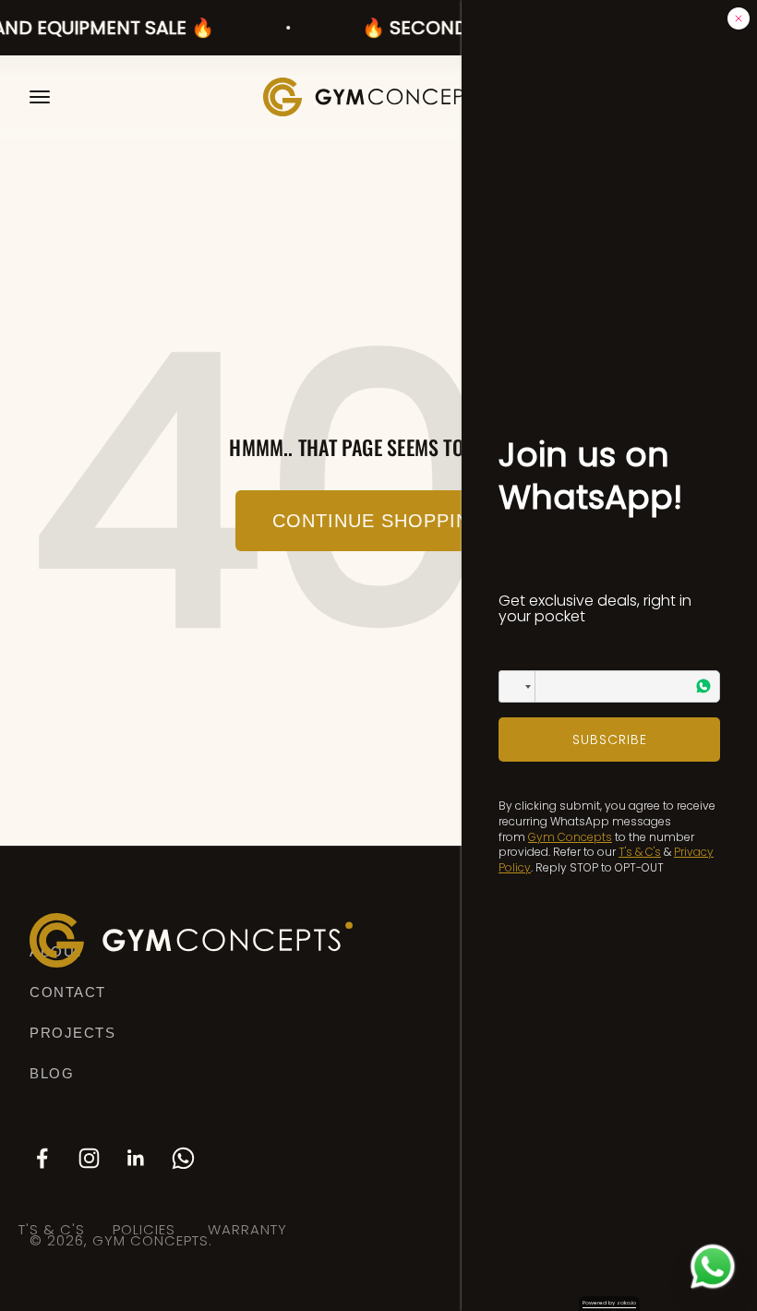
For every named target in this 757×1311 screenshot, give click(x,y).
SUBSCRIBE (609, 739)
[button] (517, 686)
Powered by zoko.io (609, 1302)
